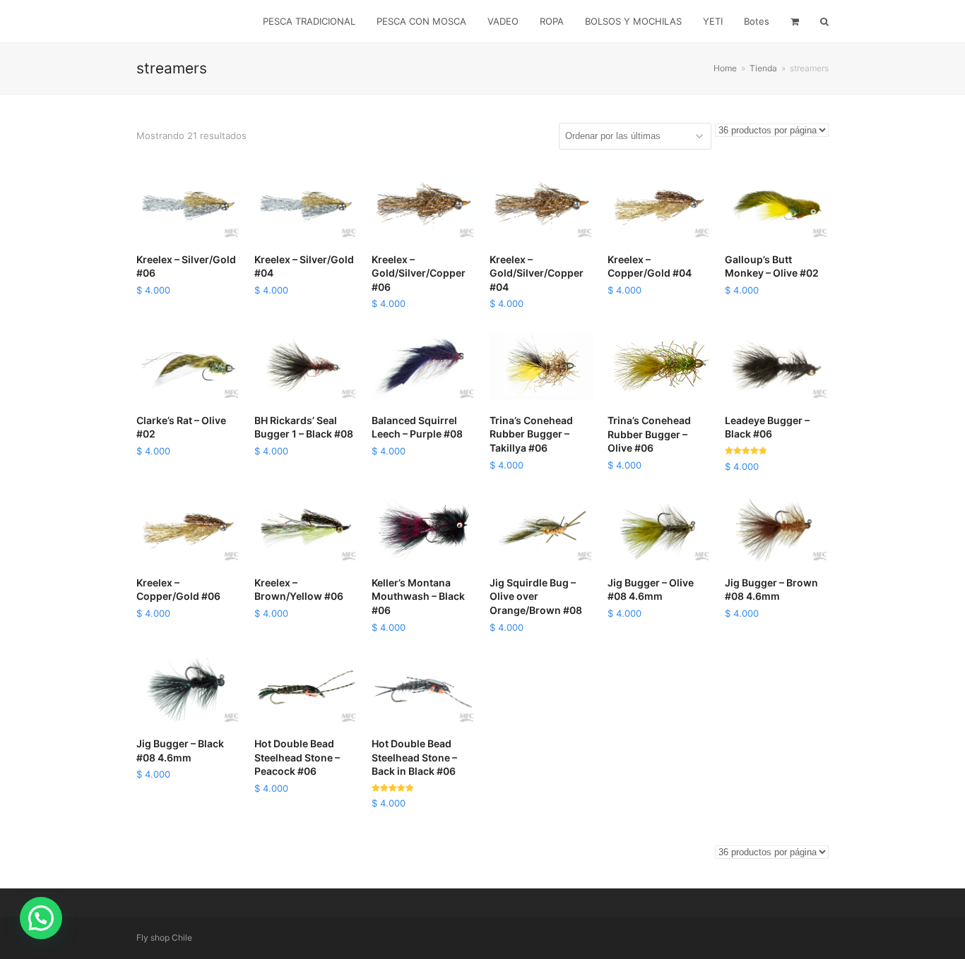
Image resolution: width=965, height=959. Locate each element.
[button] (41, 918)
